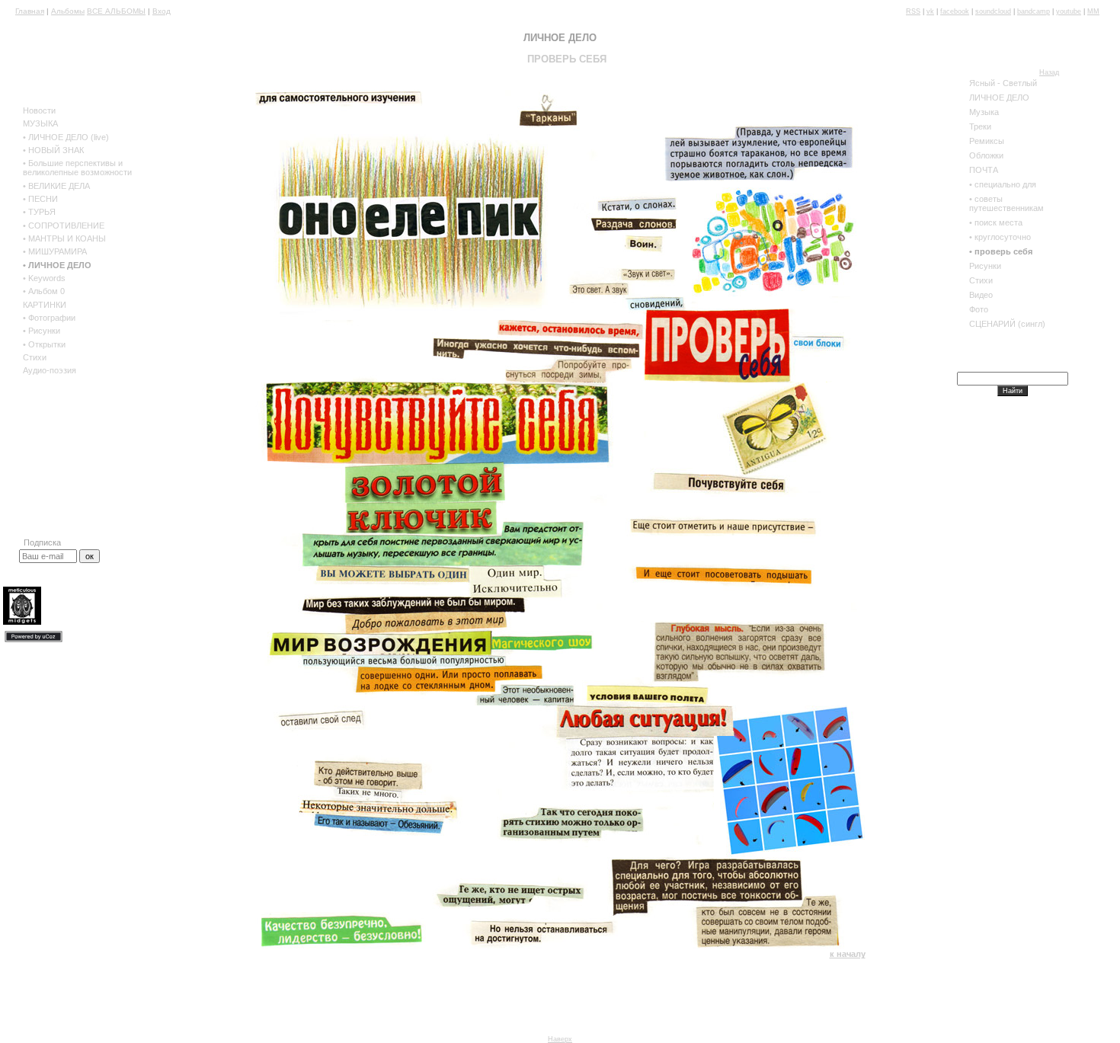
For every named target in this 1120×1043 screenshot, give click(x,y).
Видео (981, 294)
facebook (954, 11)
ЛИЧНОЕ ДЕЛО (999, 97)
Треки (980, 126)
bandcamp (1033, 11)
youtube (1068, 11)
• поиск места (995, 222)
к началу (848, 953)
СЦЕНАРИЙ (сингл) (1007, 323)
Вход (161, 11)
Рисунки (985, 265)
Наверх (560, 1039)
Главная (29, 11)
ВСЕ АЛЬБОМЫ (116, 11)
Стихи (981, 280)
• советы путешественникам (1006, 203)
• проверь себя (1000, 251)
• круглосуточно (1000, 237)
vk (930, 11)
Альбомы (68, 11)
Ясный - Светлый (1003, 83)
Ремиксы (986, 141)
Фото (978, 309)
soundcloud (993, 11)
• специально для (1002, 184)
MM (1093, 11)
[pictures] (772, 293)
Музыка (984, 112)
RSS (913, 11)
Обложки (986, 155)
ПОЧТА (983, 169)
